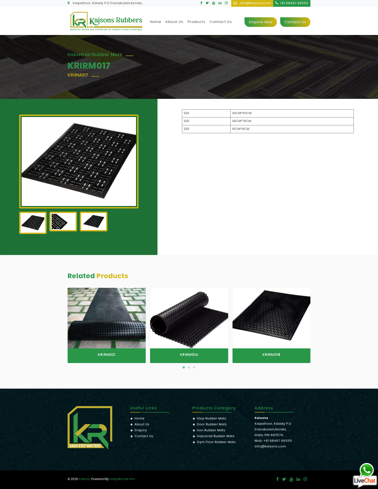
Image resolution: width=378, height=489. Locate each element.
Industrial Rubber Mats (215, 436)
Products (196, 22)
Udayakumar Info (122, 479)
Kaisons (84, 479)
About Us (174, 22)
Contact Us (221, 22)
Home (155, 22)
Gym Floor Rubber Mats (216, 442)
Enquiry (141, 430)
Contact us (295, 22)
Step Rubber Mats (211, 418)
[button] (183, 367)
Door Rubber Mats (212, 424)
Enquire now (261, 22)
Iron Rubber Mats (211, 430)
